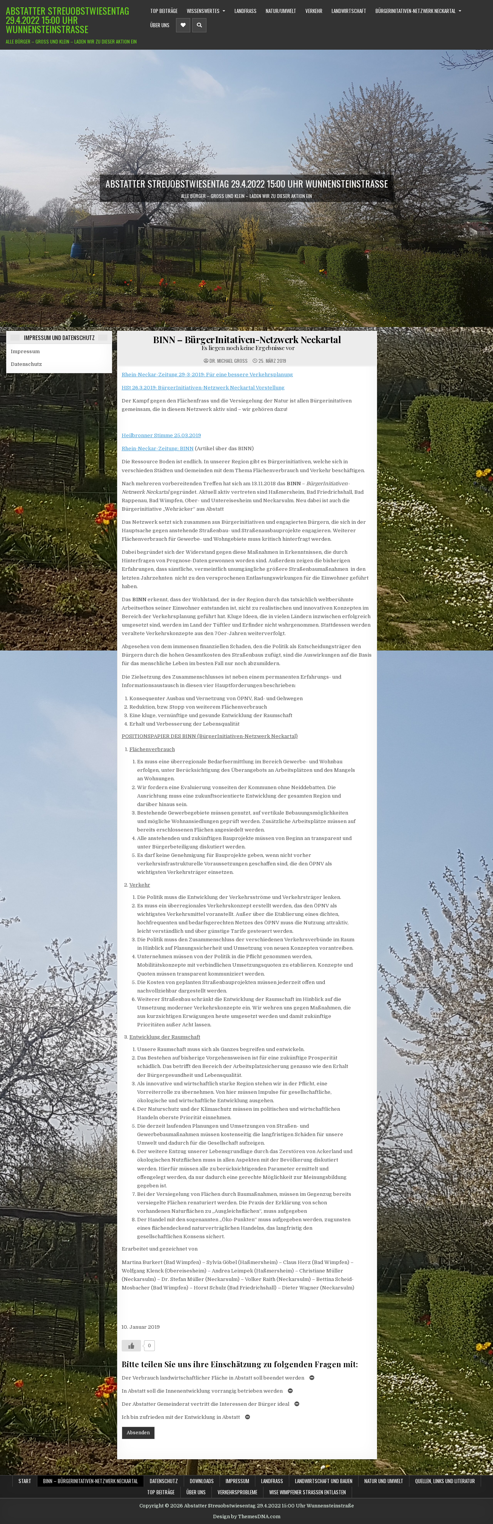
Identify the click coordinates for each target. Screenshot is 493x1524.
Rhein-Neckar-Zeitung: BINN (158, 448)
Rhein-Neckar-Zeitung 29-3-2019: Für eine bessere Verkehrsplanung (207, 374)
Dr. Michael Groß (229, 361)
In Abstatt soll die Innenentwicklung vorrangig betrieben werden (202, 1391)
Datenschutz (26, 364)
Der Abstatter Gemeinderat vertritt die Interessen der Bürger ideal (205, 1404)
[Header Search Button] (199, 25)
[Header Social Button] (183, 25)
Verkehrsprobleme (237, 1492)
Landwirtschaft (349, 11)
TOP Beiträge (164, 11)
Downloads (202, 1481)
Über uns (159, 25)
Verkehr (313, 11)
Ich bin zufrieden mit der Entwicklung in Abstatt (181, 1417)
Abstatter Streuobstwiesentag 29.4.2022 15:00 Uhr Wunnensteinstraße (67, 19)
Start (24, 1481)
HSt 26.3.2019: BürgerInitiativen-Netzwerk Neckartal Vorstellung (203, 388)
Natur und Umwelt (383, 1481)
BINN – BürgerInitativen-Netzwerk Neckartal (247, 342)
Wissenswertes (203, 11)
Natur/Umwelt (281, 11)
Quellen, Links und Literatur (445, 1481)
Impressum (25, 351)
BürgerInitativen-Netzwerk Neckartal (416, 11)
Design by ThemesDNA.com (246, 1516)
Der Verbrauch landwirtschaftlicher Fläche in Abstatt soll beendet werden (213, 1378)
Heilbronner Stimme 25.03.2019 (161, 435)
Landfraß (246, 11)
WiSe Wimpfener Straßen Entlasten (307, 1492)
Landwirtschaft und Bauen (323, 1481)
